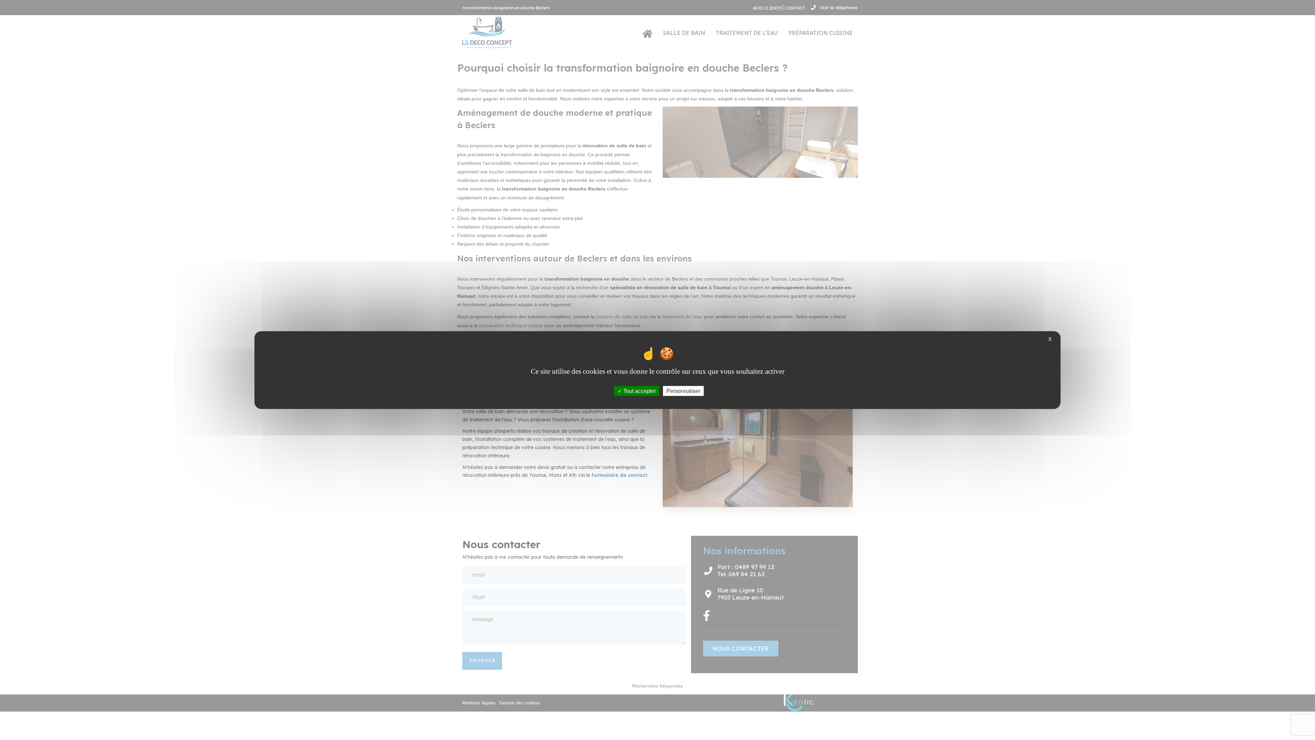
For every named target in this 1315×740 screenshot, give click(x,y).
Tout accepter (639, 391)
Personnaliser (683, 391)
